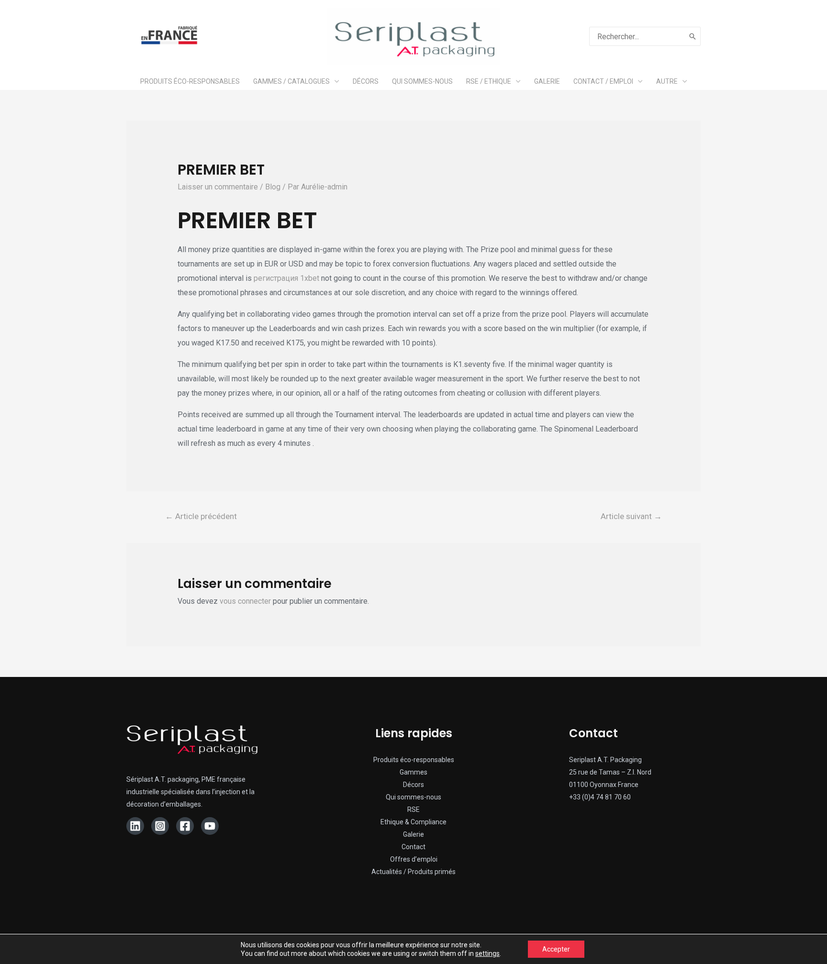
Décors (413, 784)
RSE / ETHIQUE (488, 81)
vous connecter (245, 601)
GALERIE (547, 81)
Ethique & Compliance (413, 822)
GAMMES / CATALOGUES (291, 81)
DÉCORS (366, 81)
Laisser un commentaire (218, 186)
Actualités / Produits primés (413, 871)
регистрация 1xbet (286, 278)
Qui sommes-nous (413, 797)
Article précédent (201, 516)
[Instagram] (160, 826)
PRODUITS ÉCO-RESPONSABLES (190, 81)
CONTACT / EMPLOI (603, 81)
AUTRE (667, 81)
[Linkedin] (135, 826)
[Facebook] (185, 826)
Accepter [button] (556, 949)
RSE (413, 809)
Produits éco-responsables (413, 760)
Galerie (413, 834)
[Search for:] (637, 36)
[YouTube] (210, 826)
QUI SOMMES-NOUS (422, 81)
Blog (272, 186)
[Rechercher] (693, 36)
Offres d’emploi (413, 859)
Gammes (413, 772)
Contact (413, 847)
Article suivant (631, 516)
